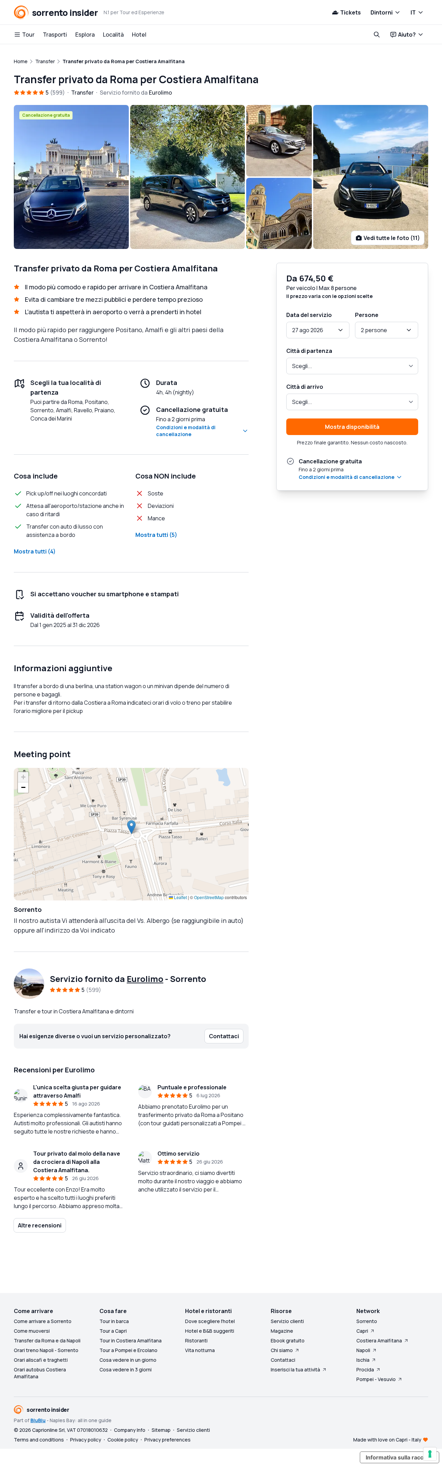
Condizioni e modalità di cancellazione (185, 430)
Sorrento (366, 1321)
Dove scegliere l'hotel (210, 1321)
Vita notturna (200, 1350)
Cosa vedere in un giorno (127, 1360)
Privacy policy (85, 1439)
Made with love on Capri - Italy (387, 1439)
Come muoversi (32, 1331)
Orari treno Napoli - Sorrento (46, 1350)
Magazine (282, 1331)
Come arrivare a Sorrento (42, 1321)
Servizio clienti (287, 1321)
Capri (362, 1331)
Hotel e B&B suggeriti (209, 1331)
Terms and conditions (39, 1439)
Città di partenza (309, 351)
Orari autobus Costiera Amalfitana (40, 1373)
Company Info (129, 1430)
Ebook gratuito (288, 1340)
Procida (365, 1369)
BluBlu (38, 1420)
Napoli (363, 1350)
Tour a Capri (113, 1331)
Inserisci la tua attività (295, 1369)
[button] (131, 827)
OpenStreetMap (209, 897)
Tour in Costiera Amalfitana (130, 1340)
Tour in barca (114, 1321)
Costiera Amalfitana (379, 1340)
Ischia (362, 1360)
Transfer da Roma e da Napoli (47, 1340)
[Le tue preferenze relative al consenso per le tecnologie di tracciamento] (429, 1453)
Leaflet (180, 897)
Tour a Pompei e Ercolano (128, 1350)
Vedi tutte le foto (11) (392, 238)
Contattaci (283, 1360)
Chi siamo (282, 1350)
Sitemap (161, 1430)
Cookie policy (122, 1439)
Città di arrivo (304, 386)
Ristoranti (196, 1340)
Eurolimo (145, 978)
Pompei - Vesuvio (376, 1379)
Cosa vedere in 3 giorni (125, 1369)
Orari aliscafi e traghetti (41, 1360)
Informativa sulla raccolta (399, 1457)
